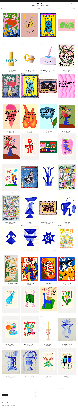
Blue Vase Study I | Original (29, 376)
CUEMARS (47, 5)
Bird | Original (29, 222)
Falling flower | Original (67, 222)
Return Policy (36, 395)
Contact (35, 391)
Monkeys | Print (48, 376)
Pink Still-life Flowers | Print (11, 161)
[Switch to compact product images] (4, 8)
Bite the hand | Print (11, 192)
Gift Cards (42, 5)
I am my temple (48, 283)
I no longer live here (48, 131)
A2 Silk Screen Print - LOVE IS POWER (67, 70)
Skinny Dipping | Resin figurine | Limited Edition (48, 70)
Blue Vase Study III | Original (67, 344)
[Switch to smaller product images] (3, 8)
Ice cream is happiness (11, 131)
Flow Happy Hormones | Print (48, 161)
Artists (38, 5)
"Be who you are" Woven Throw (29, 192)
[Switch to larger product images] (1, 8)
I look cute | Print (67, 161)
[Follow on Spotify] (7, 402)
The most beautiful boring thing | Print (11, 344)
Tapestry (33, 5)
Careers (35, 396)
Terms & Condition (37, 399)
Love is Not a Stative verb (29, 283)
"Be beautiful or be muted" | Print (29, 344)
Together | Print (67, 376)
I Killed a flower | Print (30, 161)
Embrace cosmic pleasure (67, 283)
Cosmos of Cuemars (37, 389)
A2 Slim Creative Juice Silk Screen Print (11, 283)
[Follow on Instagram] (2, 402)
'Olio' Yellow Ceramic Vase (11, 70)
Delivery (35, 393)
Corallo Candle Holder (48, 344)
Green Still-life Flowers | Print (67, 131)
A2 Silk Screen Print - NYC (67, 192)
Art (29, 5)
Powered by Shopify (11, 405)
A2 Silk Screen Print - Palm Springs (11, 222)
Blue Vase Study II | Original (11, 376)
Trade (35, 392)
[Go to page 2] (44, 381)
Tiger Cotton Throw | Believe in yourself (48, 222)
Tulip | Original (48, 192)
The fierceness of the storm (29, 131)
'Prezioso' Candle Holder (29, 70)
